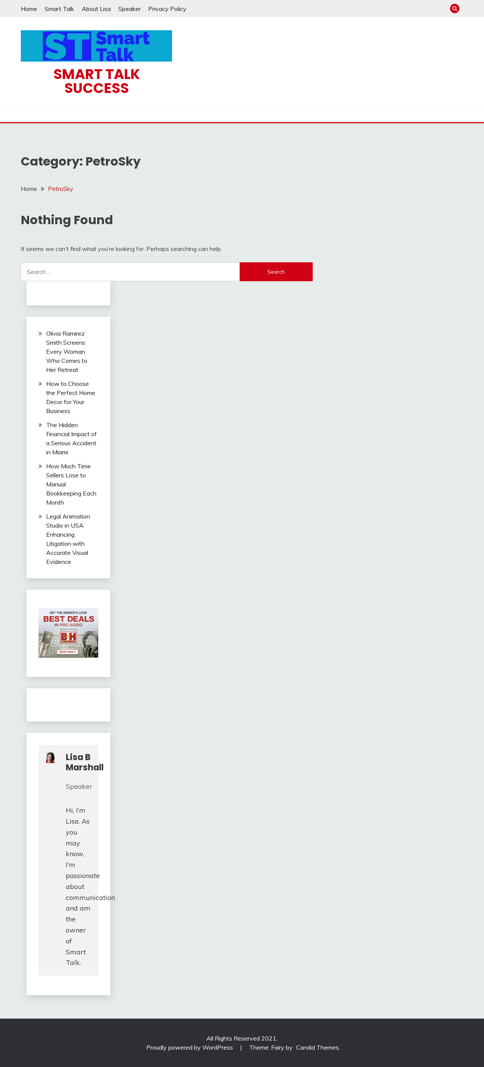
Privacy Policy (167, 8)
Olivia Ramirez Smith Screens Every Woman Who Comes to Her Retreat (66, 351)
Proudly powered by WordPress (190, 1047)
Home (29, 8)
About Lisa (96, 8)
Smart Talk (59, 8)
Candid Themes (317, 1047)
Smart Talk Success (96, 81)
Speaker (129, 8)
